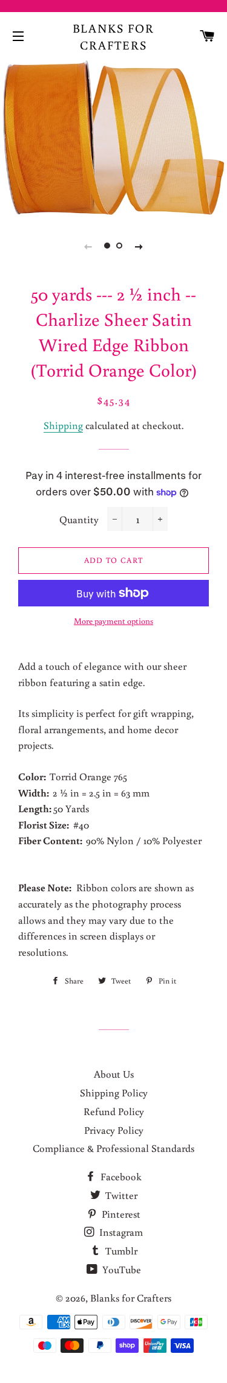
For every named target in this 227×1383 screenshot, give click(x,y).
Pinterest (119, 1214)
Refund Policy (114, 1111)
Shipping (63, 425)
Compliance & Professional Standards (113, 1148)
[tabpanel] (113, 137)
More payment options (113, 620)
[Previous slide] (88, 246)
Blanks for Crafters (114, 36)
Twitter (120, 1195)
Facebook (120, 1176)
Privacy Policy (113, 1130)
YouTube (120, 1269)
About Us (114, 1074)
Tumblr (120, 1250)
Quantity (79, 519)
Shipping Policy (114, 1092)
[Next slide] (139, 246)
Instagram (120, 1232)
